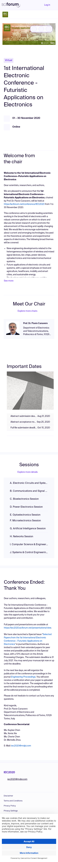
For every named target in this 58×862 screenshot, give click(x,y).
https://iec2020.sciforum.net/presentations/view (27, 628)
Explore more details (27, 472)
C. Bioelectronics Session (24, 499)
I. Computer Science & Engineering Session (29, 544)
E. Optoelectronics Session (25, 515)
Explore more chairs (27, 311)
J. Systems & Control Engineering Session (29, 552)
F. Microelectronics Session (25, 520)
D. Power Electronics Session (26, 507)
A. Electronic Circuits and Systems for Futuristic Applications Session (29, 483)
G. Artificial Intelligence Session (28, 528)
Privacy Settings (11, 811)
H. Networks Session (21, 536)
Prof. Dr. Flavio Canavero (35, 323)
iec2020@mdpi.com (21, 746)
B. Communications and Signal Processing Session (29, 491)
